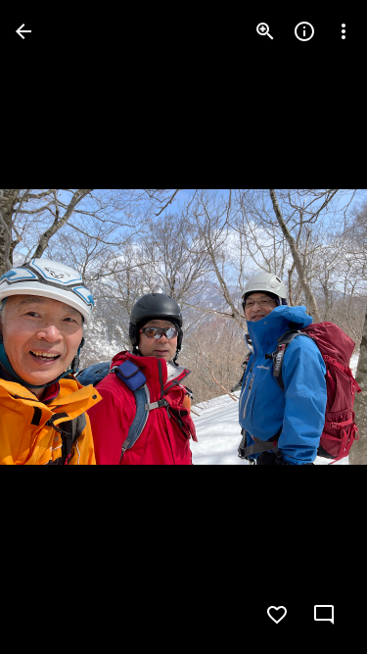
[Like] (277, 615)
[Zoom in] (265, 31)
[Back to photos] (23, 31)
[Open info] (304, 31)
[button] (54, 327)
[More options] (343, 31)
